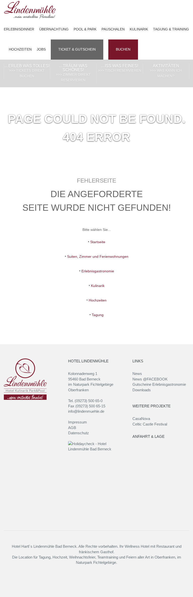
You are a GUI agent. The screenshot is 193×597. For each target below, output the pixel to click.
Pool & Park (85, 29)
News (137, 373)
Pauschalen (113, 29)
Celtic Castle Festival (149, 424)
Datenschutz (78, 433)
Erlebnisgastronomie (97, 271)
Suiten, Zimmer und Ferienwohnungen (97, 256)
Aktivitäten (166, 71)
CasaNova (141, 418)
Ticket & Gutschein (77, 49)
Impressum (77, 422)
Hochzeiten (20, 49)
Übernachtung (54, 29)
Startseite (97, 242)
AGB (72, 427)
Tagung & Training (171, 29)
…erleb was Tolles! (27, 71)
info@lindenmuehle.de (86, 411)
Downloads (141, 390)
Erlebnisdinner (19, 29)
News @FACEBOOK (150, 379)
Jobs (41, 49)
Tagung (98, 315)
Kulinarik (139, 29)
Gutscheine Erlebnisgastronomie (159, 384)
